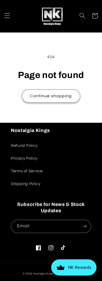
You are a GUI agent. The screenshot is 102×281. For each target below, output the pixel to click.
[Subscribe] (84, 226)
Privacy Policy (24, 158)
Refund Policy (24, 146)
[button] (7, 15)
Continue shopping (51, 96)
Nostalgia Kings (43, 274)
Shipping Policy (25, 184)
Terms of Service (27, 171)
